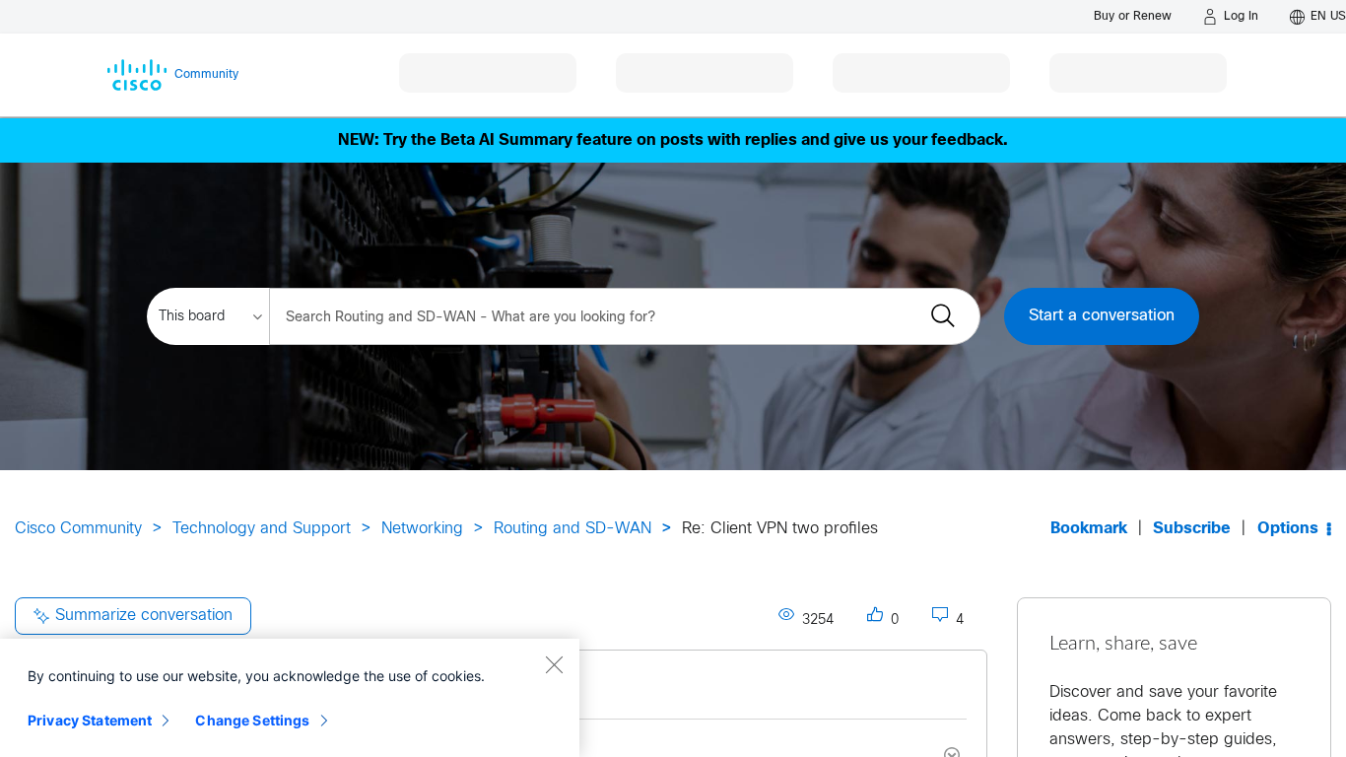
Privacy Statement (90, 720)
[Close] (554, 664)
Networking (422, 528)
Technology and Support (261, 528)
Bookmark (1088, 528)
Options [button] (1287, 528)
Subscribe (1192, 528)
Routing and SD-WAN (572, 528)
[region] (289, 698)
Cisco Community (78, 528)
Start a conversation (1102, 316)
